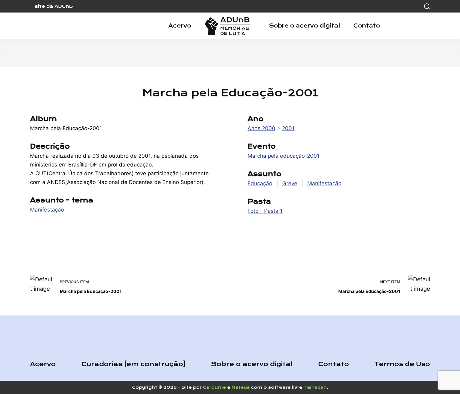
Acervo (179, 26)
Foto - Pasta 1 (265, 211)
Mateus (241, 387)
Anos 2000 (261, 128)
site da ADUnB (54, 6)
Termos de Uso (402, 364)
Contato (366, 26)
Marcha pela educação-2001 (283, 156)
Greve (289, 183)
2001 (288, 128)
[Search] (427, 6)
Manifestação (47, 210)
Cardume (214, 387)
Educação (260, 183)
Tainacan (315, 387)
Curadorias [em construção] (133, 364)
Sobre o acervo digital (304, 26)
